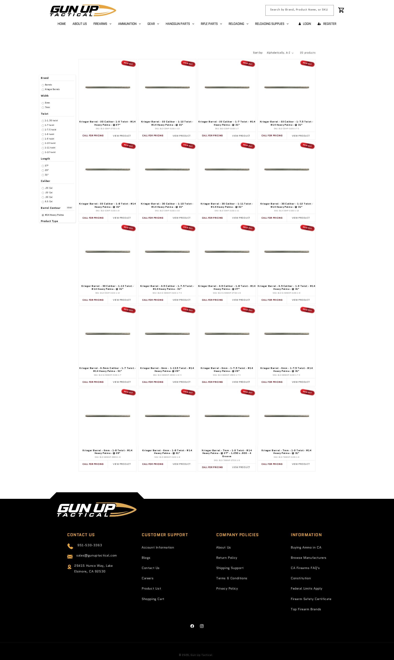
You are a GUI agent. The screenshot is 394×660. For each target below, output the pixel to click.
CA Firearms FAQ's (305, 568)
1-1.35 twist (51, 120)
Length (45, 159)
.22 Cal (48, 192)
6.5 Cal (48, 201)
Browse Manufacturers (309, 557)
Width (45, 96)
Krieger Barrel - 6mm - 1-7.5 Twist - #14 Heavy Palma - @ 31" (286, 370)
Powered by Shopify (226, 655)
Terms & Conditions (231, 578)
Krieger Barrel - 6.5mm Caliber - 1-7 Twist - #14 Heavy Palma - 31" (107, 370)
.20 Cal (48, 187)
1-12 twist (50, 152)
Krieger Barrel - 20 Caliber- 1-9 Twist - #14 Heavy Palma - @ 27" (107, 123)
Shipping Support (230, 568)
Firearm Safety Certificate (311, 599)
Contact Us (151, 568)
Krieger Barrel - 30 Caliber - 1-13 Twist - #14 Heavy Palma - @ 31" (107, 287)
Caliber (45, 181)
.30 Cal (48, 197)
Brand (45, 78)
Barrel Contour (50, 208)
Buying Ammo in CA (306, 547)
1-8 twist (49, 134)
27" (46, 165)
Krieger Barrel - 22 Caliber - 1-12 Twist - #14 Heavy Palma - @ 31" (167, 123)
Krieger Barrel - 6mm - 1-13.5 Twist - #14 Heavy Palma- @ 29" (167, 370)
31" (46, 174)
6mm (47, 102)
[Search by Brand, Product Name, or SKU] (329, 10)
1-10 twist (50, 143)
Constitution (301, 578)
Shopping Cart (153, 599)
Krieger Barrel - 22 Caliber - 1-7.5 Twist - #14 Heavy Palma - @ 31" (286, 123)
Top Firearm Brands (306, 609)
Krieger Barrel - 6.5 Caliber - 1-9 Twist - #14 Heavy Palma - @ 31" (286, 287)
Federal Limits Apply (306, 588)
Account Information (158, 547)
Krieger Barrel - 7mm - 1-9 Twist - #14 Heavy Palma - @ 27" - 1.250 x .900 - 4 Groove (227, 453)
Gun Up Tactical (201, 655)
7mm (46, 107)
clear (69, 207)
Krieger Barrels (52, 89)
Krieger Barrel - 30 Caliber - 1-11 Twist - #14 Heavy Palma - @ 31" (227, 205)
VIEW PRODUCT (122, 135)
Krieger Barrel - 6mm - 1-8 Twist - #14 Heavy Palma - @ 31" (167, 452)
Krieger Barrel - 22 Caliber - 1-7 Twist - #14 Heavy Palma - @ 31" (226, 123)
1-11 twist (50, 147)
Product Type (49, 221)
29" (46, 170)
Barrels (48, 84)
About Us (223, 547)
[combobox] (300, 10)
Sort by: (258, 52)
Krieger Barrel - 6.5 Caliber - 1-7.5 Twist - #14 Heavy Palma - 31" (167, 287)
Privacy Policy (227, 588)
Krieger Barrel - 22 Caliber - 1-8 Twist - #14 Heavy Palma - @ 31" (107, 205)
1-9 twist (49, 138)
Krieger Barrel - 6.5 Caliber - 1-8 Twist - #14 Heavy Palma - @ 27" (227, 287)
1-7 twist (49, 125)
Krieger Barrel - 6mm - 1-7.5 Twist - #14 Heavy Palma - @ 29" (227, 370)
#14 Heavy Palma (54, 214)
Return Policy (226, 557)
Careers (147, 578)
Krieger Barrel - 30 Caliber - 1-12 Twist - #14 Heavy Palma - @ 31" (286, 205)
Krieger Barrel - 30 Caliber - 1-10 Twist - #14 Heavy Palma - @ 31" (167, 205)
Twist (44, 114)
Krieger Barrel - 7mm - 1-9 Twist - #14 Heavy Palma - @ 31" (286, 452)
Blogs (146, 557)
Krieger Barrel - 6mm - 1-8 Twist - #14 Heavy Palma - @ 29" (107, 452)
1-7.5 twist (50, 129)
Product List (151, 588)
